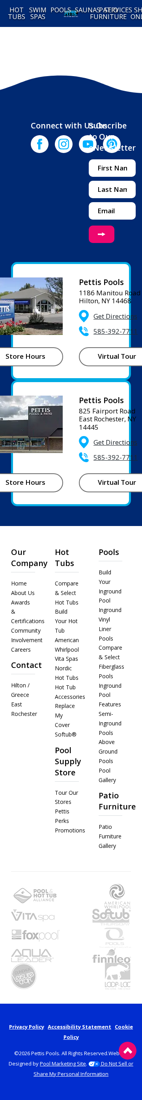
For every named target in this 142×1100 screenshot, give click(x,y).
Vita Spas (66, 658)
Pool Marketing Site (63, 1063)
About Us (23, 593)
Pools (109, 552)
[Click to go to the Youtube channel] (88, 144)
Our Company (29, 557)
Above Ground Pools (108, 751)
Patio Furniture (117, 801)
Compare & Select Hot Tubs (66, 593)
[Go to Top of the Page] (127, 1051)
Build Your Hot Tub (66, 621)
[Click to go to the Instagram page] (64, 144)
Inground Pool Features (110, 695)
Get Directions (115, 316)
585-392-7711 (115, 331)
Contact (26, 665)
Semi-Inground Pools (110, 723)
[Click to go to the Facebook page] (40, 144)
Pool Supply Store (68, 761)
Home (19, 583)
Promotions (70, 830)
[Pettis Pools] (71, 13)
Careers (21, 649)
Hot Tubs (64, 557)
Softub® (66, 734)
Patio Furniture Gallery (110, 836)
